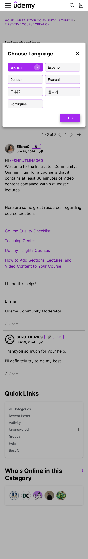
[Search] (72, 5)
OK (70, 118)
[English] (24, 5)
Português (18, 104)
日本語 (15, 91)
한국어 (53, 91)
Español (54, 67)
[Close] (77, 54)
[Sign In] (81, 5)
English (16, 67)
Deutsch (16, 79)
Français (54, 79)
